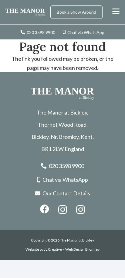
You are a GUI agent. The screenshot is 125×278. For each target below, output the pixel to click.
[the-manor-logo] (25, 12)
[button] (116, 11)
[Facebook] (44, 209)
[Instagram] (62, 209)
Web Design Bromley (82, 249)
